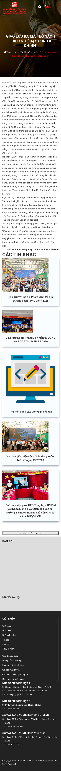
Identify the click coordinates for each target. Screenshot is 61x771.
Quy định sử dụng (10, 656)
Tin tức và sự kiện (29, 52)
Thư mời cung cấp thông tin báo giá (30, 411)
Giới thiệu (6, 626)
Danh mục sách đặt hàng (13, 679)
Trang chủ (11, 52)
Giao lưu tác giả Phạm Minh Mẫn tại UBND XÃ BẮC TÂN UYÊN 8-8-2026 (30, 340)
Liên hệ (5, 644)
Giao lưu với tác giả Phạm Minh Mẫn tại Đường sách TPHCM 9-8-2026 (30, 299)
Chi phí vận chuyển (11, 670)
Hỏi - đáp (6, 630)
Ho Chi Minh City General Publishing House (33, 760)
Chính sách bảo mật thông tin (15, 674)
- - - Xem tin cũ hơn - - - (30, 533)
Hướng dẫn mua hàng (11, 660)
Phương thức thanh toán (13, 665)
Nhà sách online (9, 635)
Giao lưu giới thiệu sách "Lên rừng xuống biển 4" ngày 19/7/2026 (30, 458)
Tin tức (5, 640)
